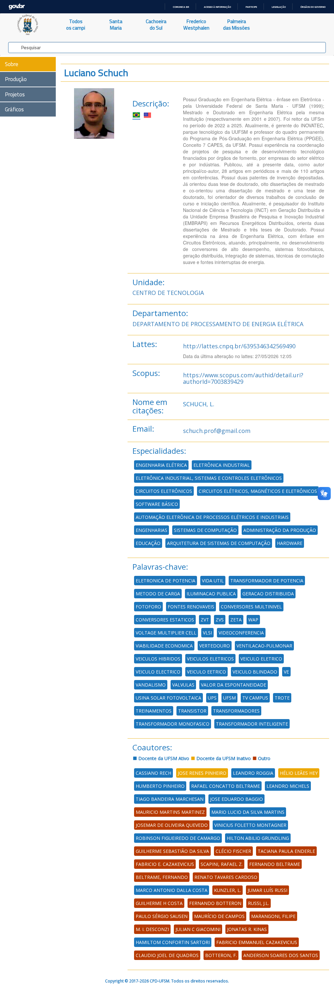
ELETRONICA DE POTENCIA (165, 580)
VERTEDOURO (214, 646)
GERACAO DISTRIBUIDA (268, 594)
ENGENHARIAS (151, 530)
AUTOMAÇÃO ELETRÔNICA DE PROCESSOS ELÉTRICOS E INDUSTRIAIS (212, 517)
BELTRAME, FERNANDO (162, 877)
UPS (212, 698)
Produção (16, 79)
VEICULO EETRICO (206, 672)
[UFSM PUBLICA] (28, 24)
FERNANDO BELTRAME (274, 864)
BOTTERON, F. (221, 955)
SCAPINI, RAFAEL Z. (222, 864)
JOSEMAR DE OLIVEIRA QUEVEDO (172, 825)
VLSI (207, 633)
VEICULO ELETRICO (261, 659)
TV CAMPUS (255, 698)
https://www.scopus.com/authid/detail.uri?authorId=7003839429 (243, 378)
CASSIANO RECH (153, 773)
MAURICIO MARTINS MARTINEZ (170, 812)
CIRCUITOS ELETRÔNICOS (164, 491)
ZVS (220, 620)
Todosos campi (75, 25)
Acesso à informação (217, 7)
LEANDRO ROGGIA (253, 773)
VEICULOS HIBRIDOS (158, 659)
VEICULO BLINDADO (255, 672)
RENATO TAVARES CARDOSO (225, 877)
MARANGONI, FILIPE (273, 916)
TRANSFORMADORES (236, 711)
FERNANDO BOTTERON (215, 903)
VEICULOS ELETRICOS (210, 659)
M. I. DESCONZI (152, 929)
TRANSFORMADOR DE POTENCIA (266, 580)
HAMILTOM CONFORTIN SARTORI (173, 942)
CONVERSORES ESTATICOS (165, 620)
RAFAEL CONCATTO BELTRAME (225, 786)
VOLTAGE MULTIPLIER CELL (166, 633)
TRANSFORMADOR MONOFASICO (172, 724)
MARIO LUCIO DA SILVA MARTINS (247, 812)
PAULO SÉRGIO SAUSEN (162, 916)
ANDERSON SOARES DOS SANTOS (280, 955)
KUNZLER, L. (227, 890)
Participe (251, 7)
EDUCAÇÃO (148, 543)
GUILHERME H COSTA (159, 903)
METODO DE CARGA (158, 594)
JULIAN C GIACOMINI (197, 929)
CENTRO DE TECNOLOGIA (168, 293)
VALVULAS (183, 685)
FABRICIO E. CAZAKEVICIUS (165, 864)
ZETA (236, 620)
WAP (253, 620)
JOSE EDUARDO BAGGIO (236, 799)
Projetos (15, 94)
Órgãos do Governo (313, 7)
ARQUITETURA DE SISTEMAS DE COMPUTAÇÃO (218, 543)
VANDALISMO (151, 685)
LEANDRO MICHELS (287, 786)
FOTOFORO (148, 607)
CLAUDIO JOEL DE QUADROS (167, 955)
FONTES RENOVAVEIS (191, 607)
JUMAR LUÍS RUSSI (267, 890)
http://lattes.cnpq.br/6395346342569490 (239, 346)
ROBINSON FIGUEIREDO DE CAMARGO (178, 838)
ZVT (205, 620)
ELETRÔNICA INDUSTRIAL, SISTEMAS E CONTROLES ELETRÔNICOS (209, 478)
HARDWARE (289, 543)
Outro (263, 758)
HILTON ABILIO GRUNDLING (258, 838)
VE (286, 672)
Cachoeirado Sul (156, 25)
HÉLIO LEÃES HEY (299, 773)
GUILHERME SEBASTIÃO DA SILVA (172, 851)
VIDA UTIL (213, 580)
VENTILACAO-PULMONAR (264, 646)
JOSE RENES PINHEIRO (202, 773)
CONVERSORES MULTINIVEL (251, 607)
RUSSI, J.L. (258, 903)
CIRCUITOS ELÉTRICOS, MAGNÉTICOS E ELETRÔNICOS (258, 491)
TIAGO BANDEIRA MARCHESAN (170, 799)
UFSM (229, 698)
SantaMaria (115, 25)
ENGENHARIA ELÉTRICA (161, 465)
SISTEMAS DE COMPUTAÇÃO (205, 530)
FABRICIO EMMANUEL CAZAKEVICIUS (256, 942)
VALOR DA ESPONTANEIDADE (233, 685)
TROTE (282, 698)
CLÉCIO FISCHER (233, 851)
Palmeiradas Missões (236, 25)
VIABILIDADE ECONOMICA (164, 646)
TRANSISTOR (192, 711)
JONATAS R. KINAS (247, 929)
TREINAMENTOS (154, 711)
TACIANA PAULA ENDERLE (286, 851)
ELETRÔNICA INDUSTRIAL (221, 465)
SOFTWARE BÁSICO (157, 504)
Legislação (279, 7)
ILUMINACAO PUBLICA (211, 594)
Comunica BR (181, 7)
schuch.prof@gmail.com (216, 431)
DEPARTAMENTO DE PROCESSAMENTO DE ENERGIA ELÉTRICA (217, 324)
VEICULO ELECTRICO (158, 672)
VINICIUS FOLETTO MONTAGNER (250, 825)
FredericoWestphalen (196, 25)
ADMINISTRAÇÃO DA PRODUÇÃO (279, 530)
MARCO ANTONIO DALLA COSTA (171, 890)
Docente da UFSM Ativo (163, 758)
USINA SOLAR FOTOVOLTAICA (168, 698)
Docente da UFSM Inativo (223, 758)
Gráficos (14, 109)
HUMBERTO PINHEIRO (160, 786)
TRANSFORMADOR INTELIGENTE (252, 724)
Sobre (11, 64)
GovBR (16, 7)
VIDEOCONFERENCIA (241, 633)
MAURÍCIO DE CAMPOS (219, 916)
